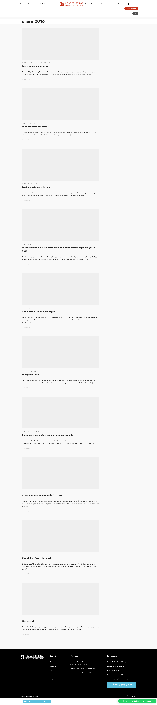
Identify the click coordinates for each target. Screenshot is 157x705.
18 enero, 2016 (26, 388)
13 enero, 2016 (26, 511)
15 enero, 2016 (26, 448)
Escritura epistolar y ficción (36, 187)
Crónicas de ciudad (29, 371)
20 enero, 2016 (26, 264)
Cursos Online (89, 4)
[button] (137, 701)
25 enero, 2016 (26, 140)
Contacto (124, 4)
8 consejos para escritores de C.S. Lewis (42, 495)
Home (51, 662)
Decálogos (26, 308)
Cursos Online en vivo (102, 4)
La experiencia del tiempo (35, 126)
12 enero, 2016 (26, 574)
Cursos (52, 670)
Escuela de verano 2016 (30, 63)
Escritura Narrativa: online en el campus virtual (82, 668)
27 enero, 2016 (26, 79)
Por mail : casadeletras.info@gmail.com (118, 675)
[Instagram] (131, 4)
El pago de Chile (30, 374)
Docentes (31, 4)
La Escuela (22, 4)
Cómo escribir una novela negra (38, 311)
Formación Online (40, 4)
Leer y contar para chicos (35, 66)
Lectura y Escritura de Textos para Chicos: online (83, 673)
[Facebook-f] (128, 4)
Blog (51, 675)
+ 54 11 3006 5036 (113, 670)
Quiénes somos (54, 666)
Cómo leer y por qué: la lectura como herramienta (47, 435)
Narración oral (46, 63)
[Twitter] (133, 4)
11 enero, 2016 (26, 634)
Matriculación (116, 4)
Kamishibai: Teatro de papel (36, 558)
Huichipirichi (28, 621)
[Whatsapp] (136, 4)
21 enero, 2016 (26, 200)
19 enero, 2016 (26, 327)
